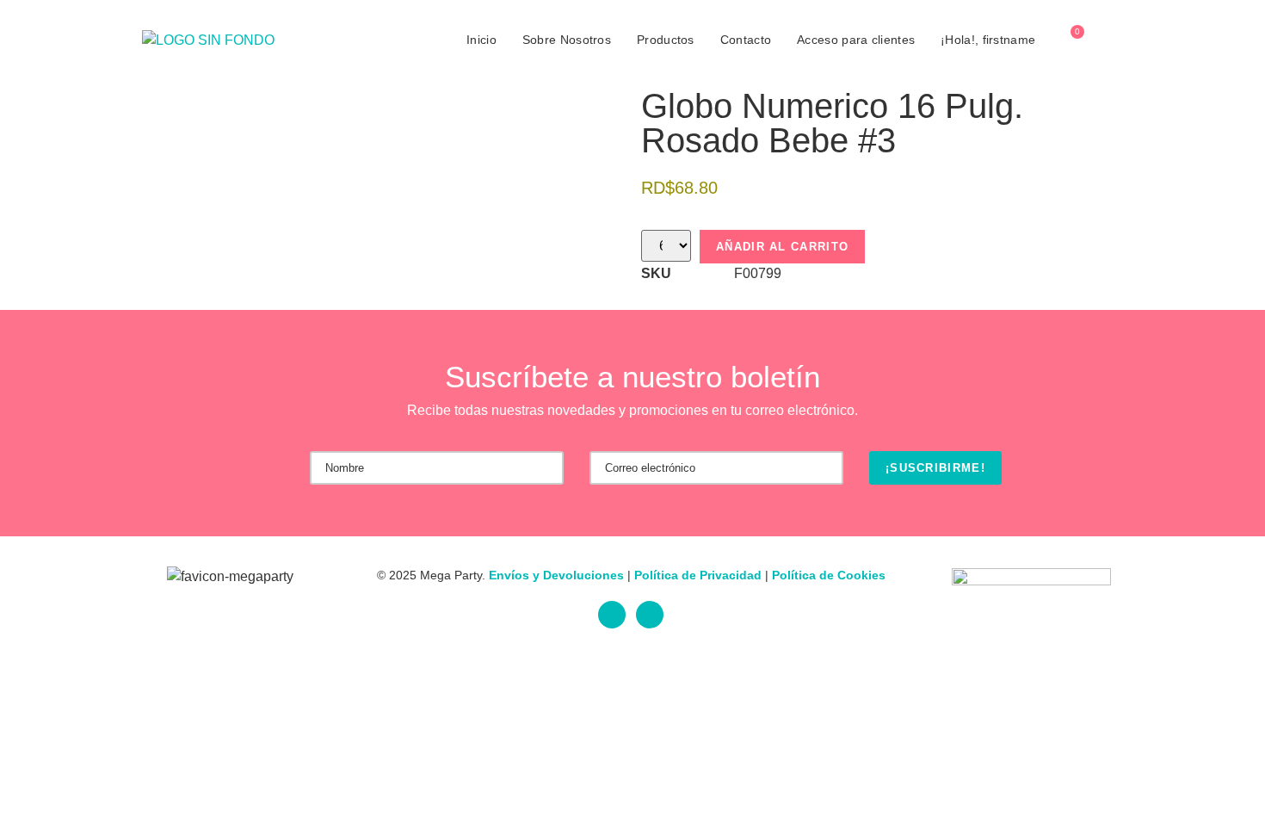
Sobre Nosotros (566, 39)
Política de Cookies (829, 575)
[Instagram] (649, 614)
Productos (665, 39)
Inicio (481, 39)
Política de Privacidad (698, 575)
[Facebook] (612, 614)
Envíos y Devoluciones (556, 575)
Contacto (745, 39)
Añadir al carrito (782, 246)
